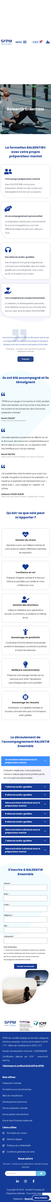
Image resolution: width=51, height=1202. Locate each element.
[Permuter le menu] (21, 42)
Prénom (7, 883)
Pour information (10, 947)
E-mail (6, 905)
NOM (6, 894)
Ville (5, 926)
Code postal (8, 936)
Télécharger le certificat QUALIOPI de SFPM (23, 1066)
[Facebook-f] (33, 1181)
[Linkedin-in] (17, 1181)
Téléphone (8, 915)
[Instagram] (25, 1181)
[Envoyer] (41, 1173)
